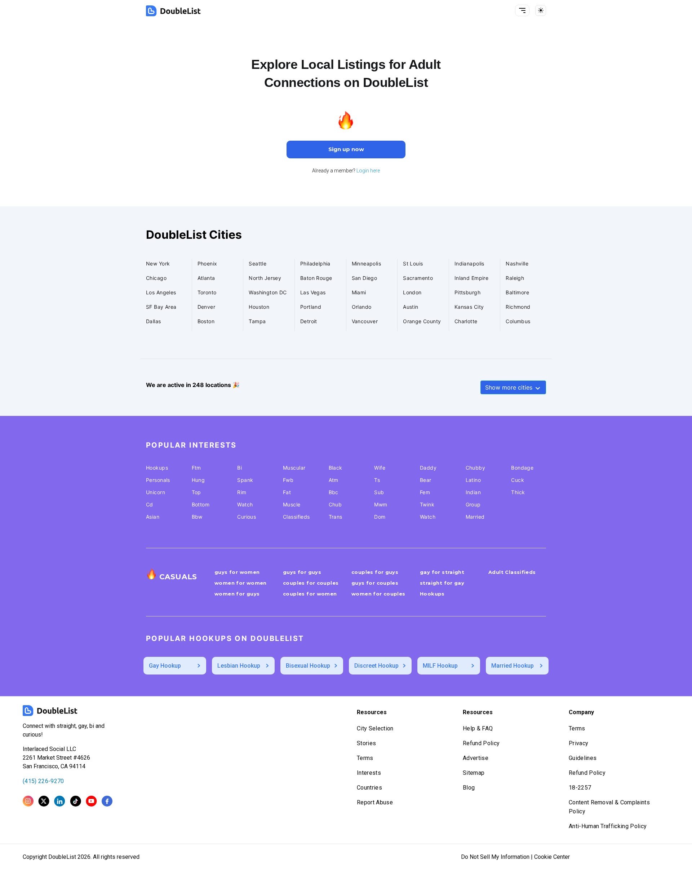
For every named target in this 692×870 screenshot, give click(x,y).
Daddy (428, 468)
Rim (241, 492)
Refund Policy (481, 743)
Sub (379, 492)
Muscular (294, 468)
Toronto (207, 292)
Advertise (475, 758)
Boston (206, 321)
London (412, 292)
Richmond (518, 307)
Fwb (288, 480)
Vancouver (365, 321)
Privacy (578, 743)
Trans (335, 517)
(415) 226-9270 (43, 781)
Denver (207, 307)
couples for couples (310, 583)
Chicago (156, 278)
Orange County (422, 321)
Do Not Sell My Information (495, 856)
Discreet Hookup (376, 665)
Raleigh (515, 278)
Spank (245, 480)
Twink (427, 504)
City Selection (375, 728)
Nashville (517, 263)
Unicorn (155, 492)
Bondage (522, 468)
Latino (473, 480)
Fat (287, 492)
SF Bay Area (161, 307)
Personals (158, 480)
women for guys (237, 594)
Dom (379, 517)
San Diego (364, 278)
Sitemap (473, 772)
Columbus (518, 321)
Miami (359, 292)
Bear (425, 480)
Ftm (196, 468)
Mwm (380, 504)
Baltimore (517, 292)
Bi (239, 468)
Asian (152, 517)
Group (473, 504)
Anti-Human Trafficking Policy (608, 826)
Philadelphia (315, 263)
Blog (469, 787)
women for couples (378, 594)
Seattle (257, 263)
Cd (149, 504)
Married (475, 517)
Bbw (197, 517)
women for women (240, 583)
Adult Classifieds (512, 572)
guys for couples (374, 583)
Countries (369, 787)
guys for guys (302, 572)
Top (196, 492)
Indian (473, 492)
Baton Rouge (316, 278)
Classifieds (296, 517)
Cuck (517, 480)
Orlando (362, 307)
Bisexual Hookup (308, 665)
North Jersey (265, 278)
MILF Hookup (440, 665)
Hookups (157, 468)
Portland (310, 307)
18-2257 (580, 787)
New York (158, 263)
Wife (379, 468)
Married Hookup (512, 665)
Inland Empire (471, 278)
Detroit (308, 321)
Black (335, 468)
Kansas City (469, 307)
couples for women (310, 594)
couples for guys (374, 572)
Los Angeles (161, 292)
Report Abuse (375, 802)
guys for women (237, 572)
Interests (369, 772)
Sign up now (346, 149)
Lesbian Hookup (238, 665)
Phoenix (207, 263)
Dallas (153, 321)
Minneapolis (366, 263)
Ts (377, 480)
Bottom (201, 504)
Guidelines (582, 758)
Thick (518, 492)
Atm (333, 480)
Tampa (257, 321)
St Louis (413, 263)
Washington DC (268, 292)
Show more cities (509, 387)
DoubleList (62, 856)
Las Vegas (313, 292)
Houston (259, 307)
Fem (425, 492)
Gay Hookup (165, 665)
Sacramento (418, 278)
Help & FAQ (478, 728)
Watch (245, 504)
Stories (366, 743)
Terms (365, 758)
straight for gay (442, 583)
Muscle (292, 504)
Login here (368, 170)
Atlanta (206, 278)
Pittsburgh (467, 292)
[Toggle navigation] (522, 10)
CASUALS (178, 576)
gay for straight (442, 572)
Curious (246, 517)
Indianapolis (469, 263)
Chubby (475, 468)
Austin (410, 307)
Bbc (333, 492)
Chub (335, 504)
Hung (198, 480)
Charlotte (466, 321)
